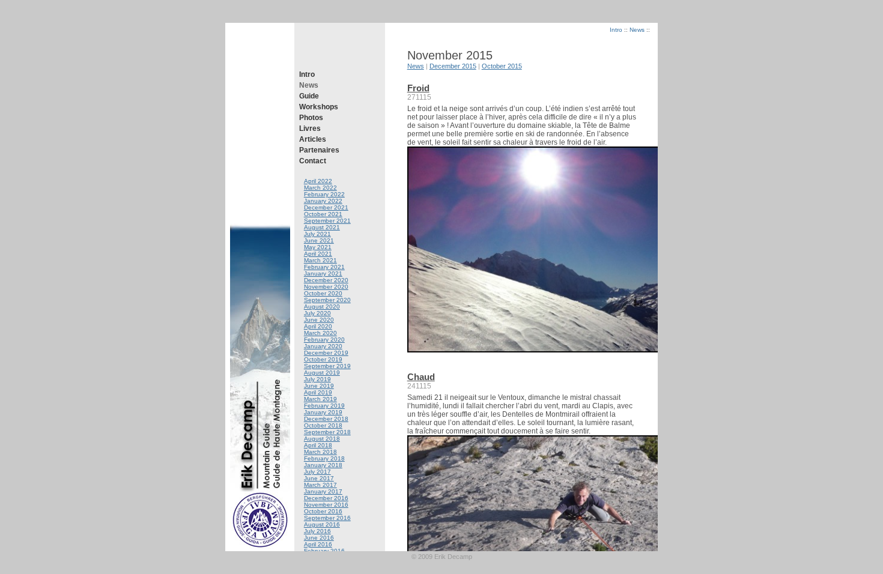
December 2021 (326, 207)
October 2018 (323, 425)
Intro (307, 74)
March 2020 (320, 333)
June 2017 (319, 478)
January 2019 (323, 412)
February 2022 (324, 194)
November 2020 (326, 286)
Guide (309, 96)
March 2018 (320, 452)
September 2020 (327, 300)
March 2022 (320, 187)
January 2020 (323, 346)
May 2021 (318, 247)
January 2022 (323, 201)
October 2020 (323, 293)
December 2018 (326, 418)
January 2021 (323, 273)
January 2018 (323, 465)
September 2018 (327, 432)
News (308, 85)
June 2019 (319, 385)
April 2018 (318, 445)
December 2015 (452, 66)
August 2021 (322, 227)
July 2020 (317, 313)
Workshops (318, 107)
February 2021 (324, 267)
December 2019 (326, 352)
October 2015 (502, 66)
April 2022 (318, 181)
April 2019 (318, 392)
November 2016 (326, 504)
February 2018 (324, 458)
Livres (310, 128)
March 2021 (320, 260)
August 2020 (322, 306)
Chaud (421, 377)
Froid (418, 88)
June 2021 (319, 240)
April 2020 (318, 326)
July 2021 (317, 234)
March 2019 (320, 399)
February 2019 (324, 405)
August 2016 (322, 524)
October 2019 (323, 359)
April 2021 (318, 253)
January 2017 (323, 491)
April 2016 (318, 544)
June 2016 (319, 537)
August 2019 (322, 372)
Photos (311, 117)
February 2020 (324, 339)
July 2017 (317, 471)
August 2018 (322, 438)
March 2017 (320, 485)
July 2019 (317, 379)
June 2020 (319, 319)
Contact (312, 161)
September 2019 (327, 366)
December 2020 (326, 280)
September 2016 (327, 518)
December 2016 (326, 498)
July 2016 (317, 531)
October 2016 (323, 511)
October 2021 (323, 214)
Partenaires (319, 150)
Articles (312, 139)
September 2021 (327, 220)
